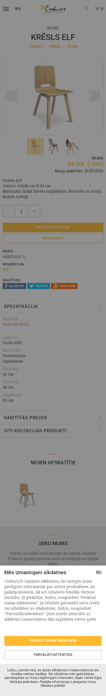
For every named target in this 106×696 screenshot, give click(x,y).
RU (99, 572)
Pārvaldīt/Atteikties (53, 655)
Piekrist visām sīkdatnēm (53, 641)
